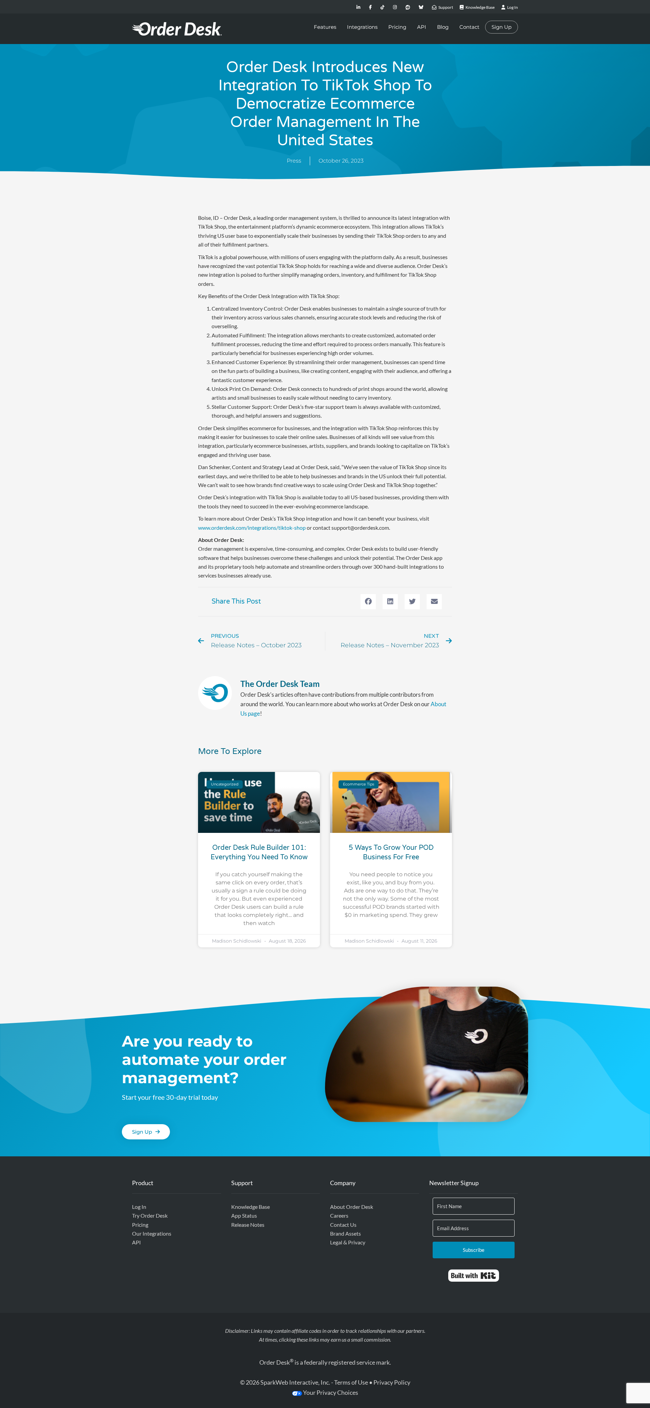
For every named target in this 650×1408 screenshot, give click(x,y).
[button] (368, 601)
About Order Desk (351, 1206)
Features (325, 27)
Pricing (397, 27)
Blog (443, 27)
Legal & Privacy (347, 1242)
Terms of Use (351, 1382)
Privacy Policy (391, 1382)
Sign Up (502, 27)
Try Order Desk (150, 1215)
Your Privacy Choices (330, 1392)
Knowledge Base (250, 1206)
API (421, 27)
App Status (244, 1215)
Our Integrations (151, 1233)
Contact (469, 27)
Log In (139, 1206)
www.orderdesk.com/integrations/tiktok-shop (252, 527)
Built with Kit (473, 1275)
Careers (339, 1215)
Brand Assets (345, 1233)
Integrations (362, 27)
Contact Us (343, 1224)
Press (294, 160)
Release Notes (247, 1224)
